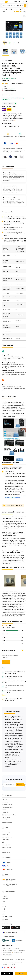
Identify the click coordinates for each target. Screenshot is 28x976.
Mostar (4, 906)
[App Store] (6, 928)
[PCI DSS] (5, 940)
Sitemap (4, 810)
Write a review (6, 662)
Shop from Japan (7, 950)
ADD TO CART (7, 973)
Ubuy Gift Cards (6, 847)
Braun (3, 11)
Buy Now (10, 153)
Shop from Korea (7, 952)
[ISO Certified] (16, 940)
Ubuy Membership (7, 822)
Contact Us (5, 802)
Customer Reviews (7, 837)
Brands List (5, 834)
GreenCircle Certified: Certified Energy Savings (15, 477)
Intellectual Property (7, 807)
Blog (3, 850)
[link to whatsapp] (10, 43)
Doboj (3, 914)
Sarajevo (4, 896)
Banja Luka (5, 898)
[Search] (25, 5)
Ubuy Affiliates (6, 852)
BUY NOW (21, 973)
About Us (4, 799)
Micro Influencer (6, 820)
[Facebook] (3, 967)
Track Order (5, 812)
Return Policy (5, 839)
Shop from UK (16, 948)
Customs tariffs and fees (9, 815)
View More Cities (6, 916)
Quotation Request (7, 804)
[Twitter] (12, 967)
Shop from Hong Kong (19, 950)
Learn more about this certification (15, 496)
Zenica (3, 904)
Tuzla (3, 901)
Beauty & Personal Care (14, 9)
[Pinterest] (15, 967)
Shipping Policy (6, 817)
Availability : (5, 89)
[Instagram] (5, 967)
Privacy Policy (18, 962)
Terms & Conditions (8, 962)
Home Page (5, 9)
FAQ (3, 842)
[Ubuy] (6, 1)
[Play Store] (15, 928)
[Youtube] (9, 967)
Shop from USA (6, 948)
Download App (6, 832)
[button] (16, 2)
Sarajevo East (5, 909)
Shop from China (18, 952)
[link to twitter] (18, 43)
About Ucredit (5, 845)
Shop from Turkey (7, 954)
